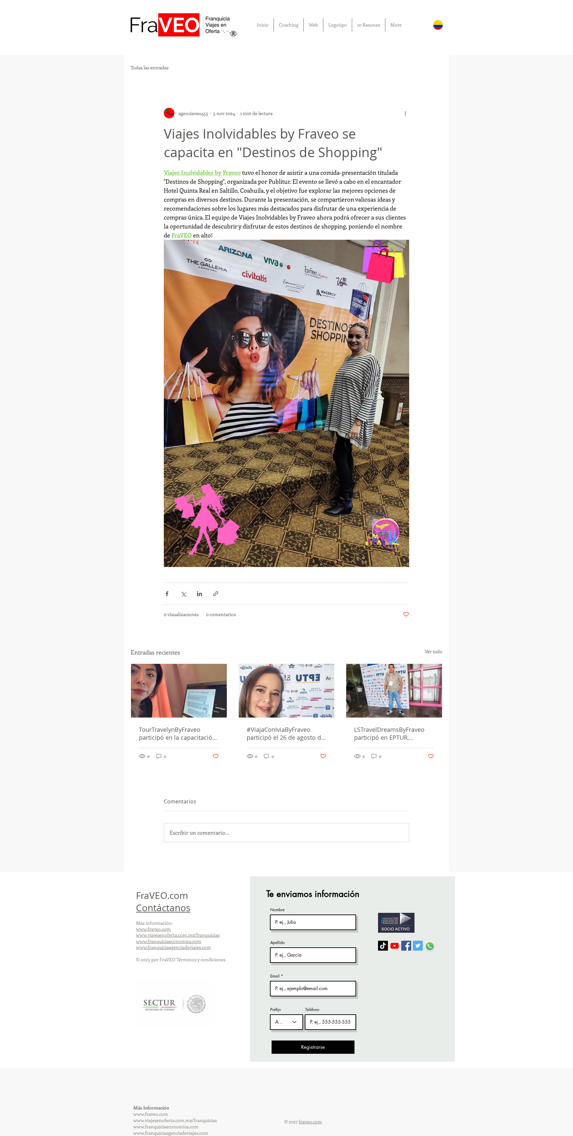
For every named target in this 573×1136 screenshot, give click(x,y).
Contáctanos (163, 908)
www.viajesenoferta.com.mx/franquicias (178, 935)
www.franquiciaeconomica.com (168, 941)
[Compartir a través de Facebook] (167, 594)
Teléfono (312, 1010)
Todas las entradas (149, 67)
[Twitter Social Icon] (418, 946)
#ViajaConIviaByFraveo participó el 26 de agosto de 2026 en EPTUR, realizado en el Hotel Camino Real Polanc (286, 733)
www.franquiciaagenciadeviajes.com (173, 947)
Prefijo (275, 1010)
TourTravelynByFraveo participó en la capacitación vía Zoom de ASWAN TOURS (178, 733)
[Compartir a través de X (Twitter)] (183, 594)
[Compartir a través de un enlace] (216, 594)
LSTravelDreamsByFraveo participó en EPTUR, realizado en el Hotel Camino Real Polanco (389, 733)
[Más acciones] (405, 113)
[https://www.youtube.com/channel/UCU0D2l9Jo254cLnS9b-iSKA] (395, 946)
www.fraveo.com (153, 929)
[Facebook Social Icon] (406, 946)
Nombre (277, 910)
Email (275, 976)
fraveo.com (310, 1121)
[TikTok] (383, 946)
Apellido (277, 943)
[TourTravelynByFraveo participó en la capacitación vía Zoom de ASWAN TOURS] (179, 691)
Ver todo (433, 651)
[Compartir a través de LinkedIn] (199, 594)
